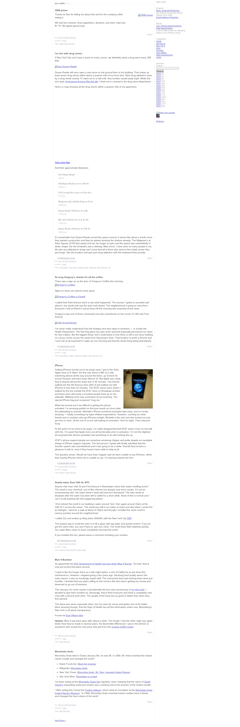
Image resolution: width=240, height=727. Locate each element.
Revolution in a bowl (86, 676)
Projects (159, 50)
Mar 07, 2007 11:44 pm (67, 635)
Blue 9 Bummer (63, 560)
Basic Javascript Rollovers (168, 10)
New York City (69, 44)
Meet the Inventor (87, 664)
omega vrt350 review (122, 627)
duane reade (83, 267)
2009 (158, 88)
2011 (158, 83)
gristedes (92, 267)
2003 (158, 101)
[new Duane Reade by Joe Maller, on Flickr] (66, 66)
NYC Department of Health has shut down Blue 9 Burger (103, 564)
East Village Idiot (74, 615)
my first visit (138, 589)
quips (158, 57)
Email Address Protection (167, 17)
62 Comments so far (66, 541)
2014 (158, 76)
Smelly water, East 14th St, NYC (72, 482)
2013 (158, 78)
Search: (159, 66)
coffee (71, 356)
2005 (158, 97)
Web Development (164, 55)
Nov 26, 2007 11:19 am (67, 350)
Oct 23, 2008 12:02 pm (67, 37)
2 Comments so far (66, 258)
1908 (61, 44)
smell (79, 550)
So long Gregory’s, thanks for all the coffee (79, 277)
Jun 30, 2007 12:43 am (67, 466)
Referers (160, 121)
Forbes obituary (93, 690)
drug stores (73, 267)
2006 (158, 94)
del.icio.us (160, 43)
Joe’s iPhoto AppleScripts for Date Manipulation (169, 27)
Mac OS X (160, 46)
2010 (158, 85)
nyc (109, 267)
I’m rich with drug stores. (69, 53)
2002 (158, 104)
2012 (158, 81)
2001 (158, 106)
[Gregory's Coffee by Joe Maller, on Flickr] (65, 285)
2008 (158, 90)
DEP (129, 518)
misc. (65, 41)
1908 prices (61, 10)
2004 (158, 99)
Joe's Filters (161, 53)
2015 (158, 74)
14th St (62, 550)
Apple (65, 469)
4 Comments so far (66, 463)
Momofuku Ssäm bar (89, 682)
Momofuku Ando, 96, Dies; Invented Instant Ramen (103, 672)
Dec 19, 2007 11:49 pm (67, 261)
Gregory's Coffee (81, 356)
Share (149, 34)
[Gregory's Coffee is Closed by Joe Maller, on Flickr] (70, 296)
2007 (158, 92)
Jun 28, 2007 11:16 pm (67, 544)
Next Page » (60, 720)
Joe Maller (62, 3)
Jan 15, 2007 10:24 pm (67, 705)
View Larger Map (62, 163)
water (84, 550)
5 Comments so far (66, 346)
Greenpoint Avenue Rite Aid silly (81, 81)
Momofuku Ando (64, 651)
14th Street (63, 267)
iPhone (59, 365)
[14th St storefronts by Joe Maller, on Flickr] (66, 323)
